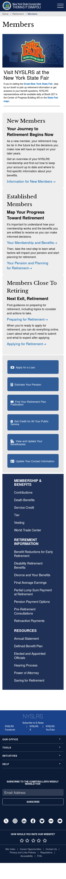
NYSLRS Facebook (10, 728)
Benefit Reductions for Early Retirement (33, 553)
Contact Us (51, 849)
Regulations (46, 852)
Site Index (10, 849)
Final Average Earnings (30, 582)
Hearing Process (25, 665)
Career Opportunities (30, 849)
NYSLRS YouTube (50, 728)
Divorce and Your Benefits (32, 575)
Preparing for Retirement (26, 319)
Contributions (23, 492)
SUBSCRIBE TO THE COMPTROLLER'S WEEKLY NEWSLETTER (32, 782)
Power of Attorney (26, 673)
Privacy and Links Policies (23, 852)
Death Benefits (24, 500)
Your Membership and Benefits (30, 242)
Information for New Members (29, 181)
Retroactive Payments (29, 620)
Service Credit (24, 507)
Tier (17, 515)
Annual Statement (26, 638)
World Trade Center (27, 530)
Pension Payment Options (32, 601)
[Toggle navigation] (60, 6)
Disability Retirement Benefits (28, 565)
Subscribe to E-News (33, 722)
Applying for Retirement (25, 343)
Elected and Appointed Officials (29, 655)
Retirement (18, 13)
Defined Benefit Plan (28, 646)
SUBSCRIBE (33, 801)
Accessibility (27, 856)
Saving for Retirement (29, 680)
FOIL (39, 856)
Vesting (19, 522)
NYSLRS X (34, 728)
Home (5, 13)
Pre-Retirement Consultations (24, 611)
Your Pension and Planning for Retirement (27, 265)
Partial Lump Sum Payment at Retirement (33, 592)
